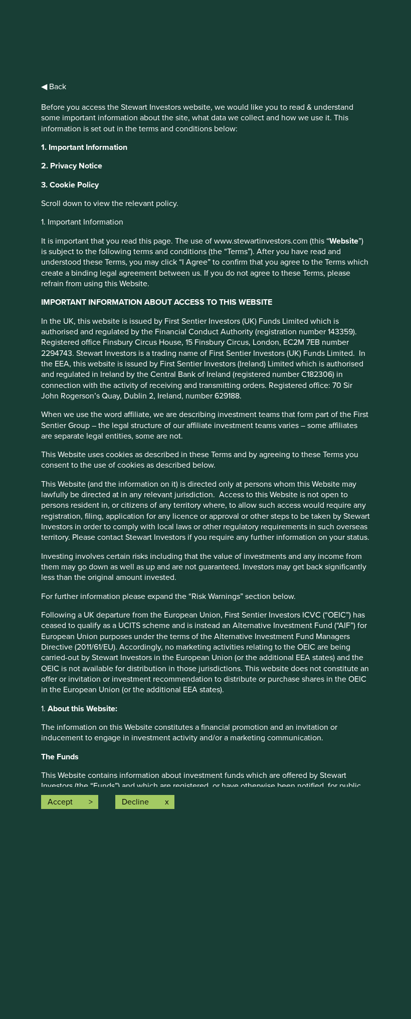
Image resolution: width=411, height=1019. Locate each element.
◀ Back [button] (53, 87)
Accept (60, 802)
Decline (135, 802)
